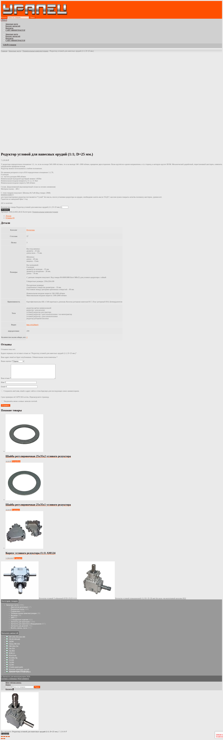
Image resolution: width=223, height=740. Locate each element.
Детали (8, 216)
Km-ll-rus (12, 655)
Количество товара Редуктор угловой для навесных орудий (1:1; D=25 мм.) (30, 207)
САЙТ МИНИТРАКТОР (15, 30)
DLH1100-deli (14, 639)
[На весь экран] (6, 736)
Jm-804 (12, 651)
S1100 (11, 660)
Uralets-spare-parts (16, 667)
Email (4, 387)
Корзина (10, 689)
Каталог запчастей (13, 26)
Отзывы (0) (10, 218)
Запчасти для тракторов (20, 622)
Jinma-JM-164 (14, 644)
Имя (3, 382)
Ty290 (11, 662)
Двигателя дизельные (19, 607)
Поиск (32, 17)
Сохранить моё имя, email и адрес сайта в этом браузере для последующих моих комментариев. (41, 391)
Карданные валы (17, 609)
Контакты (9, 28)
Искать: (4, 17)
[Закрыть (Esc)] (2, 736)
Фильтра (14, 615)
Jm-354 (12, 648)
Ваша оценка (7, 361)
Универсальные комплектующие (35, 51)
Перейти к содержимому (28, 2)
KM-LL (12, 653)
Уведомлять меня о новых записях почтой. (20, 401)
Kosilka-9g (13, 658)
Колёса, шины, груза (19, 628)
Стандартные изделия (19, 620)
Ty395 (11, 665)
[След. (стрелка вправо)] (4, 738)
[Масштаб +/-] (9, 736)
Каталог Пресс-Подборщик (20, 672)
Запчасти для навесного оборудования (26, 624)
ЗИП (13, 617)
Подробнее (16, 461)
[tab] (114, 216)
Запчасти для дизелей (19, 626)
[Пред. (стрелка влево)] (2, 738)
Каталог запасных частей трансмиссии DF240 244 (19, 670)
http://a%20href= (32, 325)
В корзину (5, 210)
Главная (4, 51)
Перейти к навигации (9, 2)
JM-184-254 (13, 646)
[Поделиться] (4, 736)
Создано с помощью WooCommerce (15, 679)
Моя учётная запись (13, 683)
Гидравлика (15, 611)
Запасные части (12, 24)
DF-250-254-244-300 (17, 637)
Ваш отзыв (6, 378)
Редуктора (30, 230)
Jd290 (11, 641)
